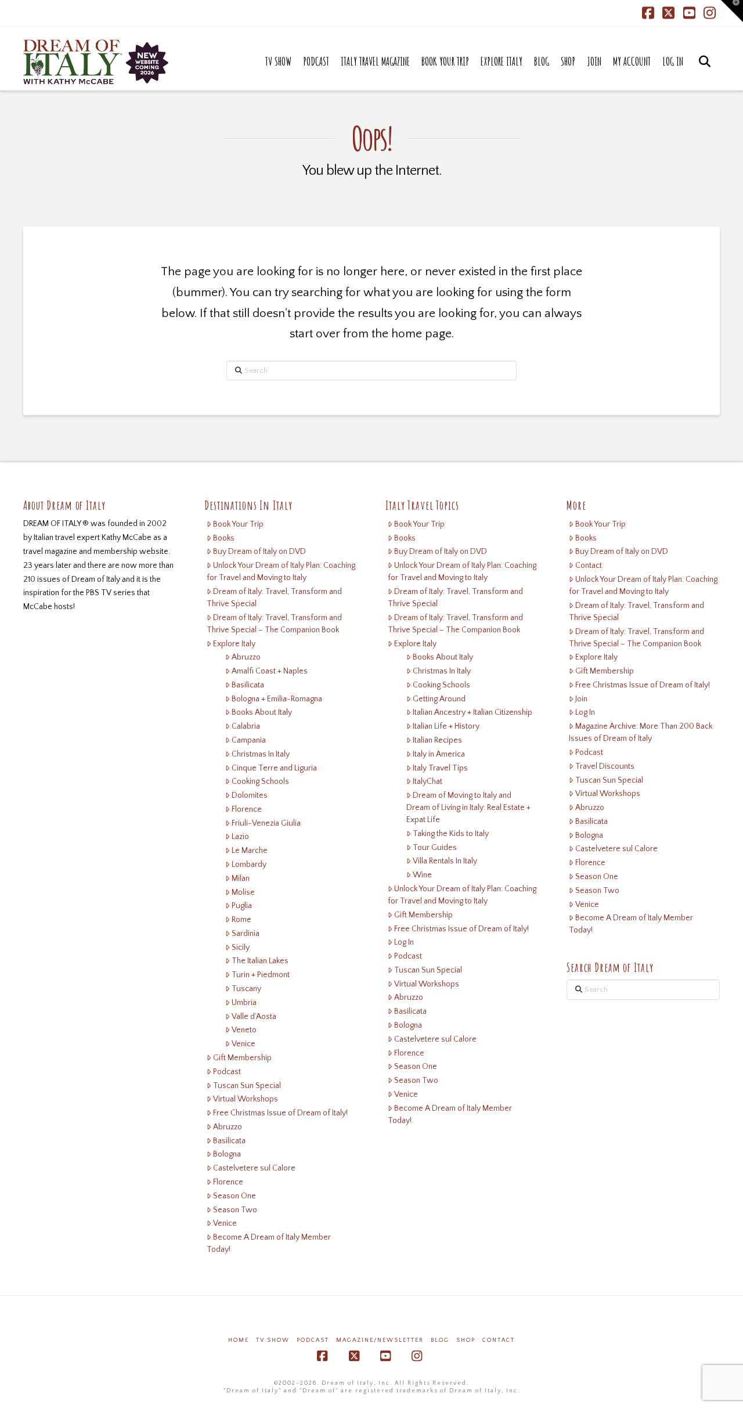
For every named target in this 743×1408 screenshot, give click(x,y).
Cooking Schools (260, 781)
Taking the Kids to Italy (451, 833)
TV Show (273, 1340)
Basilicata (248, 685)
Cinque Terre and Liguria (274, 768)
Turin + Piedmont (261, 975)
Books (224, 538)
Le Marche (250, 850)
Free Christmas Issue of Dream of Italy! (280, 1113)
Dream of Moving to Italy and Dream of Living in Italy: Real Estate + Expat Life (468, 807)
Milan (241, 878)
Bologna (227, 1154)
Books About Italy (262, 712)
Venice (243, 1044)
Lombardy (249, 864)
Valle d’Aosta (254, 1016)
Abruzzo (246, 657)
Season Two (235, 1210)
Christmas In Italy (261, 754)
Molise (243, 892)
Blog (440, 1340)
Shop (465, 1340)
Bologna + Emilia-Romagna (277, 699)
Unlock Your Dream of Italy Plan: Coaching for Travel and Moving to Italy (281, 571)
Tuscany (246, 988)
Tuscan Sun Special (247, 1085)
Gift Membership (242, 1058)
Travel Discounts (604, 766)
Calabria (246, 726)
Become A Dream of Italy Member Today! (269, 1243)
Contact (588, 565)
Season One (234, 1196)
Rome (241, 919)
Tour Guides (435, 847)
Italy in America (439, 754)
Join (581, 699)
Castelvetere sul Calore (254, 1168)
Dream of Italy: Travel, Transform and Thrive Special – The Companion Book (274, 624)
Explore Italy (234, 644)
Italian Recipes (437, 740)
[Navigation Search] (704, 73)
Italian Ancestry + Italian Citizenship (472, 712)
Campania (249, 740)
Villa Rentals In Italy (445, 861)
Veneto (244, 1030)
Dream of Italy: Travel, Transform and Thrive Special (274, 597)
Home (238, 1340)
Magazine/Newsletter (380, 1340)
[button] (732, 11)
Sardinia (245, 933)
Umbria (244, 1002)
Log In (404, 942)
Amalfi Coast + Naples (270, 671)
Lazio (240, 836)
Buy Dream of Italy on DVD (259, 551)
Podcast (227, 1071)
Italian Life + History (446, 726)
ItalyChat (427, 781)
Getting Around (439, 699)
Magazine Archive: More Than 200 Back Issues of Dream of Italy (640, 732)
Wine (422, 875)
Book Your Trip (238, 524)
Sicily (241, 947)
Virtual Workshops (245, 1099)
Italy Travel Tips (440, 768)
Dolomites (250, 795)
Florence (247, 809)
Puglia (242, 905)
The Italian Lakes (260, 961)
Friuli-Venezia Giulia (266, 823)
